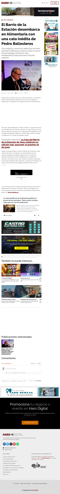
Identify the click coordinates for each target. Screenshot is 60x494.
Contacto (6, 474)
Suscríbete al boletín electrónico (13, 467)
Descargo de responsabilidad (39, 483)
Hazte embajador (8, 459)
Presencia (33, 257)
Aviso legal (16, 483)
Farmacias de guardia (9, 463)
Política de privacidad (25, 483)
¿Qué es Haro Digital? (9, 456)
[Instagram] (11, 444)
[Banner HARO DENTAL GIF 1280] (30, 395)
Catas (15, 257)
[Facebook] (4, 444)
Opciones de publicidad (10, 461)
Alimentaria (7, 255)
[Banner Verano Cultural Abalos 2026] (51, 54)
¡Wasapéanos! (7, 472)
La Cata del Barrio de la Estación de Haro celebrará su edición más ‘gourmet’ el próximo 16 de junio (20, 143)
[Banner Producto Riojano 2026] (30, 15)
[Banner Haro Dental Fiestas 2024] (51, 67)
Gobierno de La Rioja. (38, 459)
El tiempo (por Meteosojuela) (11, 465)
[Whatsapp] (17, 444)
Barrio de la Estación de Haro (21, 255)
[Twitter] (7, 444)
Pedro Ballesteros (23, 257)
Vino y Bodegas (8, 20)
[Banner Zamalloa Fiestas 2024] (51, 29)
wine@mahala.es (13, 192)
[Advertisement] (21, 115)
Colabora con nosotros (10, 470)
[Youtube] (14, 444)
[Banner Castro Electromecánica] (21, 233)
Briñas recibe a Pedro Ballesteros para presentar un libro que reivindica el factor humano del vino (7, 351)
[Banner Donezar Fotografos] (21, 183)
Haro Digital (35, 490)
